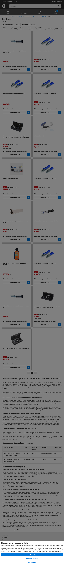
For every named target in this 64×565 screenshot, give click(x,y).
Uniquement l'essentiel (32, 558)
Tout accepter (32, 554)
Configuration (32, 562)
